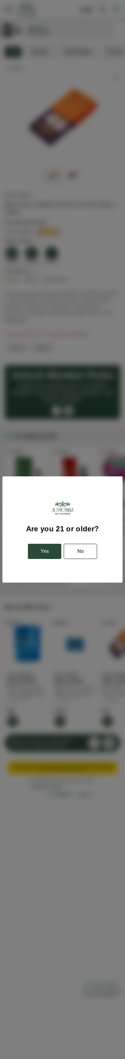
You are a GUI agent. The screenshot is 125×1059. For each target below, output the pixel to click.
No (80, 551)
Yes (45, 551)
